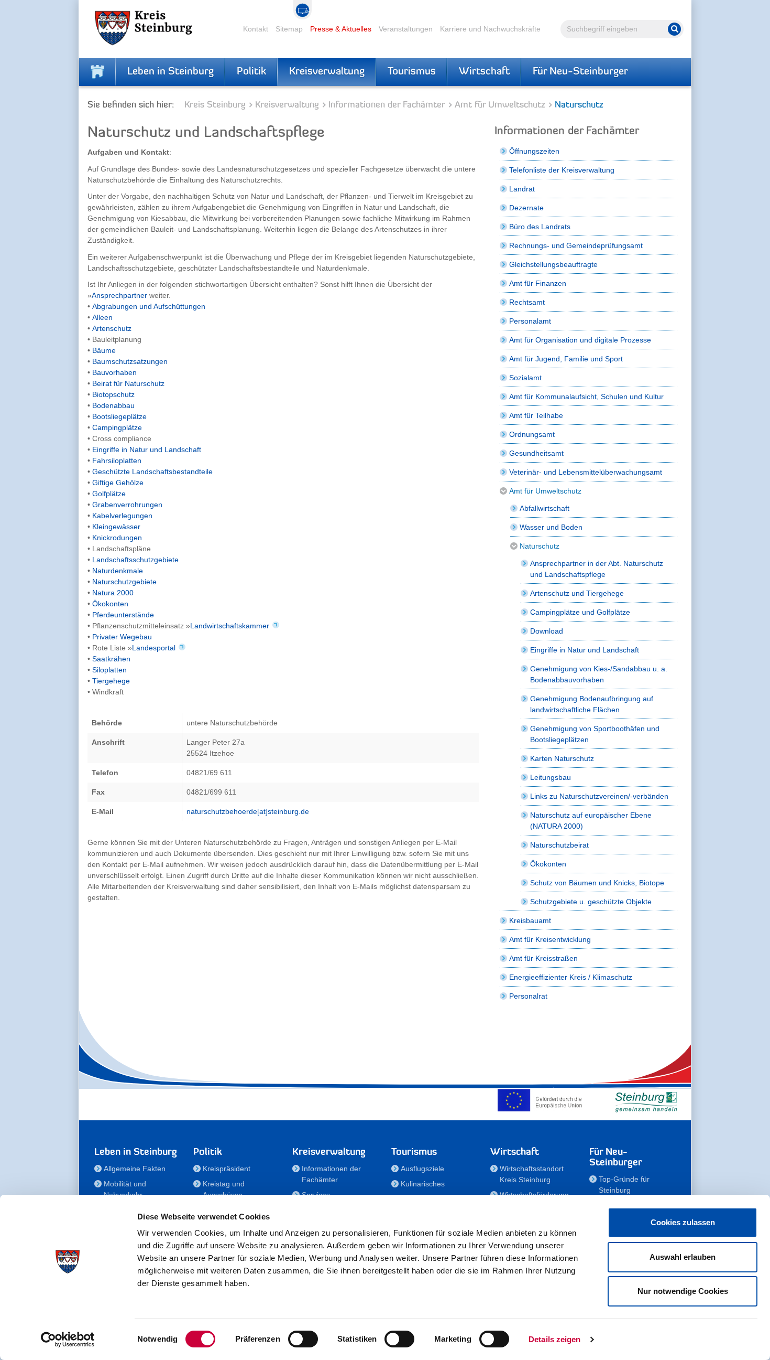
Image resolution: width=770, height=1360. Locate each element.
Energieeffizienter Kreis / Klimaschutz (570, 977)
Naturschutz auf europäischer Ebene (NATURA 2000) (591, 820)
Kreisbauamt (530, 920)
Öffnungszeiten (534, 151)
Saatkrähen (111, 659)
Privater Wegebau (122, 637)
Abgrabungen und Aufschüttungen (148, 306)
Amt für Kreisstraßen (543, 958)
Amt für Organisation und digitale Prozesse (580, 340)
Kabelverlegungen (122, 515)
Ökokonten (110, 603)
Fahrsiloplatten (116, 460)
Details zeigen (554, 1339)
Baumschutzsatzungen (130, 361)
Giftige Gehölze (118, 482)
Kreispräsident (226, 1168)
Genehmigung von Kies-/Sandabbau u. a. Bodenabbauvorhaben (598, 674)
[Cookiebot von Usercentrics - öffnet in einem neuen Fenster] (68, 1339)
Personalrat (528, 996)
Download (546, 631)
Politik (251, 72)
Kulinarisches (423, 1184)
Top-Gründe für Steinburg (624, 1184)
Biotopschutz (113, 394)
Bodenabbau (113, 405)
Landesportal (153, 648)
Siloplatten (109, 670)
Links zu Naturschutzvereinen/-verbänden (599, 796)
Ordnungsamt (532, 434)
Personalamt (530, 321)
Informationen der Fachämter (386, 105)
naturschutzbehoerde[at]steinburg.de (247, 811)
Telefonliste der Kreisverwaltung (561, 170)
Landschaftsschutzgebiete (135, 559)
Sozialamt (525, 377)
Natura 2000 (113, 592)
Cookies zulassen (683, 1222)
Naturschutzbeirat (559, 845)
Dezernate (526, 208)
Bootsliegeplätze (119, 416)
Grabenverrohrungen (127, 504)
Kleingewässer (116, 526)
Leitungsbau (550, 777)
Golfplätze (109, 493)
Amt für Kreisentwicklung (550, 939)
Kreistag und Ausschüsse (224, 1189)
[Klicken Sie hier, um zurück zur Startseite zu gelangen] (97, 71)
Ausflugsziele (422, 1168)
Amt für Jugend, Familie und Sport (566, 359)
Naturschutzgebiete (124, 581)
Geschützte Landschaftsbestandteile (152, 471)
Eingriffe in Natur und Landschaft (146, 449)
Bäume (104, 350)
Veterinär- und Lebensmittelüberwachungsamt (585, 472)
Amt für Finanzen (537, 283)
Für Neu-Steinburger (580, 72)
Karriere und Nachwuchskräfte (490, 29)
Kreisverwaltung (327, 72)
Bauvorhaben (114, 372)
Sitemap (289, 29)
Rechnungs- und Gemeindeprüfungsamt (576, 245)
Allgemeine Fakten (135, 1168)
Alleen (102, 317)
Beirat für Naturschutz (128, 383)
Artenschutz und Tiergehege (577, 593)
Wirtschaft (484, 72)
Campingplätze (117, 427)
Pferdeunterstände (123, 615)
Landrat (522, 189)
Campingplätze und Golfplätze (580, 612)
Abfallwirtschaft (544, 508)
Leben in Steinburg (170, 72)
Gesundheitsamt (536, 453)
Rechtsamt (527, 302)
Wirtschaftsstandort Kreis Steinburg (532, 1174)
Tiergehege (111, 681)
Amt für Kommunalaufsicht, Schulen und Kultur (586, 396)
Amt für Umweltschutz (500, 105)
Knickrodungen (117, 537)
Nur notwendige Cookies (682, 1291)
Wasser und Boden (551, 527)
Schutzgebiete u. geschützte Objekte (591, 901)
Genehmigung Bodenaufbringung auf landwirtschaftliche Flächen (591, 704)
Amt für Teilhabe (536, 415)
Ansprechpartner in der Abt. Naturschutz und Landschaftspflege (596, 569)
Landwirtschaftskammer (229, 626)
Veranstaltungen (406, 29)
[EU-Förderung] (542, 1100)
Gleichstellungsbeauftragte (553, 264)
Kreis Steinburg (215, 105)
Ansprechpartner (120, 295)
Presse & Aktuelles (340, 29)
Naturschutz (539, 546)
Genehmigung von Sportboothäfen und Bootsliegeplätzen (594, 734)
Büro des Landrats (539, 226)
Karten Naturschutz (562, 758)
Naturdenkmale (117, 570)
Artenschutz (111, 328)
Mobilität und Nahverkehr (125, 1189)
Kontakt (255, 29)
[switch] (303, 1339)
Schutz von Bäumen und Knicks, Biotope (597, 883)
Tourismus (412, 72)
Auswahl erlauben (683, 1256)
